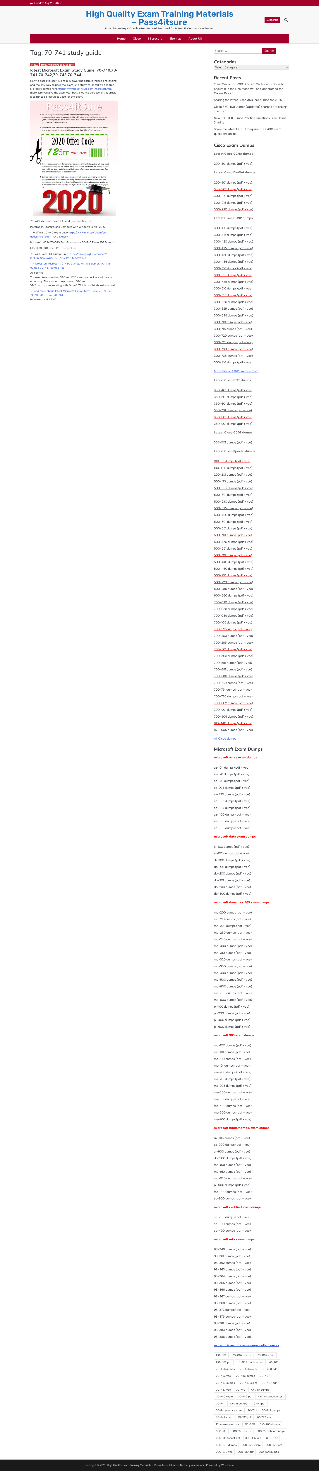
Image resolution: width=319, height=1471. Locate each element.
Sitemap (175, 38)
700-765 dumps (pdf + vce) (233, 696)
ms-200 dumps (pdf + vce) (232, 1072)
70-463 (273, 1362)
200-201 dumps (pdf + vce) (233, 475)
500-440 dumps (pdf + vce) (233, 562)
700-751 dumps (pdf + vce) (233, 690)
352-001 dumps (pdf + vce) (233, 442)
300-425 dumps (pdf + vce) (233, 248)
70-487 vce (223, 1389)
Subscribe (272, 19)
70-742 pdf (245, 1417)
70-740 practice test (271, 1396)
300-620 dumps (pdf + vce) (233, 302)
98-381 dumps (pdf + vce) (232, 1323)
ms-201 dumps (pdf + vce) (232, 1079)
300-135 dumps (241, 1431)
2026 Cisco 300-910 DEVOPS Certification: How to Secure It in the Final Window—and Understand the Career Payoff (249, 88)
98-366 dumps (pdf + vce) (232, 1290)
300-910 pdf (246, 1451)
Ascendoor (197, 1465)
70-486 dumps (245, 1375)
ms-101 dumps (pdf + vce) (232, 1065)
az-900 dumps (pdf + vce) (232, 1145)
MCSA (34, 65)
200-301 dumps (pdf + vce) (233, 164)
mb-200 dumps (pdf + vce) (233, 912)
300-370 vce (224, 1451)
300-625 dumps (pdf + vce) (233, 309)
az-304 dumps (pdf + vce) (232, 808)
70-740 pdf (245, 1396)
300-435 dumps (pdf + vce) (233, 262)
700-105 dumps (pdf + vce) (233, 622)
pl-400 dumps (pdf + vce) (232, 1020)
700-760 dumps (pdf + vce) (233, 683)
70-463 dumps (225, 1369)
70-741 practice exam (229, 1410)
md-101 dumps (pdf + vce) (232, 1052)
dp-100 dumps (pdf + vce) (232, 867)
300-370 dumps (226, 1445)
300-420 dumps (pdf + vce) (233, 241)
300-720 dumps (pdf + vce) (233, 336)
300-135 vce (253, 1438)
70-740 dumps (260, 1389)
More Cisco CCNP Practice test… (236, 371)
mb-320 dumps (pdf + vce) (233, 959)
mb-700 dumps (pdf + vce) (233, 993)
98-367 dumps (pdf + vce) (232, 1296)
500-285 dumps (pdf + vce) (233, 589)
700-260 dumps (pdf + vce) (233, 636)
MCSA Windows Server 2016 (57, 65)
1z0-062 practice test (250, 1362)
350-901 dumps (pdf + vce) (233, 189)
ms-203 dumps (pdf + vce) (232, 1086)
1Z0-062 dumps (241, 1355)
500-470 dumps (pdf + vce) (233, 542)
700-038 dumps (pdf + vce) (233, 609)
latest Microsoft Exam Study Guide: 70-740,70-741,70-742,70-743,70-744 (74, 72)
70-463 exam (248, 1369)
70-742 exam (224, 1417)
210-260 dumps (270, 1424)
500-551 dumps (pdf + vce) (233, 548)
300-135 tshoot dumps (271, 1431)
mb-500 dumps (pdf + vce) (233, 980)
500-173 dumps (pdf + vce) (233, 481)
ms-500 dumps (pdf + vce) (233, 1106)
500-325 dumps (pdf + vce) (233, 508)
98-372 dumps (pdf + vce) (232, 1310)
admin (37, 299)
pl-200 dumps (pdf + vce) (232, 1013)
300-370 (272, 1438)
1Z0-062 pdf (223, 1362)
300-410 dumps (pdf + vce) (233, 228)
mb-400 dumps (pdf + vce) (233, 973)
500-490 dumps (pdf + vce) (233, 515)
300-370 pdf (274, 1445)
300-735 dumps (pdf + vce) (233, 356)
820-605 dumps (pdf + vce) (233, 730)
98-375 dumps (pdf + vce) (232, 1317)
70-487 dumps (225, 1382)
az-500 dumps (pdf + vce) (232, 821)
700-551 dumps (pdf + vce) (233, 663)
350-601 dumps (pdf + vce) (233, 404)
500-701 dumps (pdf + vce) (233, 555)
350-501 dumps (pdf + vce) (233, 397)
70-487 (265, 1375)
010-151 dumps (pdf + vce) (232, 461)
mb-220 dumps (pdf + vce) (232, 926)
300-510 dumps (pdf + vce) (233, 268)
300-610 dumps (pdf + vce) (233, 288)
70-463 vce (223, 1375)
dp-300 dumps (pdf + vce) (232, 894)
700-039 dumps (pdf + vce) (233, 616)
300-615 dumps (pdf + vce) (233, 295)
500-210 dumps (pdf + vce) (233, 575)
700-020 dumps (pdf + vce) (233, 602)
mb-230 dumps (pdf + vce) (233, 933)
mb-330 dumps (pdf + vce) (233, 966)
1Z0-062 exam (266, 1355)
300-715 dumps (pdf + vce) (233, 329)
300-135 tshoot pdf (228, 1438)
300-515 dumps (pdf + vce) (233, 275)
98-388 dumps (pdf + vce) (232, 1337)
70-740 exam (224, 1396)
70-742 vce (264, 1417)
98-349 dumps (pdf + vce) (232, 1249)
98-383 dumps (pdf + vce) (232, 1330)
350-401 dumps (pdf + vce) (233, 390)
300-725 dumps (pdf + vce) (233, 342)
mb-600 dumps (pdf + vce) (233, 986)
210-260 (249, 1424)
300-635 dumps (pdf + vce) (233, 315)
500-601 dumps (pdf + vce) (233, 522)
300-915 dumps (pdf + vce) (233, 203)
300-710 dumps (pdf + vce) (233, 322)
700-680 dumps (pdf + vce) (233, 676)
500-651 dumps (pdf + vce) (233, 528)
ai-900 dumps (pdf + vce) (232, 1151)
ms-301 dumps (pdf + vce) (232, 1099)
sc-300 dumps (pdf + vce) (232, 1224)
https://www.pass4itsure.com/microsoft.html (85, 88)
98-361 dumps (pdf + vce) (232, 1256)
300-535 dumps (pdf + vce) (233, 282)
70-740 (240, 1389)
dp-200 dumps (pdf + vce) (232, 873)
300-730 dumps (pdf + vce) (233, 349)
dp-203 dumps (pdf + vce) (232, 887)
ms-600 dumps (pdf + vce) (233, 1112)
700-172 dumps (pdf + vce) (233, 629)
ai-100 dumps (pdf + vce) (231, 847)
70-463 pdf (269, 1369)
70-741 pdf (258, 1403)
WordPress (227, 1465)
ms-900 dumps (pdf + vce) (233, 1192)
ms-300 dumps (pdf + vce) (233, 1092)
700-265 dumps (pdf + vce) (233, 643)
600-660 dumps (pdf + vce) (233, 595)
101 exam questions (227, 1424)
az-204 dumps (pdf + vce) (232, 788)
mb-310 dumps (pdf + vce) (232, 953)
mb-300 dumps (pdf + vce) (233, 946)
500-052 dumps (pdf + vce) (233, 488)
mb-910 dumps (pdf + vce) (232, 1172)
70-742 (252, 1410)
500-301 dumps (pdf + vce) (233, 495)
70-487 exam (248, 1382)
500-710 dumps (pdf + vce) (233, 535)
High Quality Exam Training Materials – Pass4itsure (159, 18)
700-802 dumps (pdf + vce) (233, 703)
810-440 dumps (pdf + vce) (233, 723)
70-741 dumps (238, 1403)
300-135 (221, 1431)
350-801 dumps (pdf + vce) (233, 417)
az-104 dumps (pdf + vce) (231, 768)
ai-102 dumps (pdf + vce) (231, 853)
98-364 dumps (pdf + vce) (232, 1276)
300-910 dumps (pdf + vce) (233, 196)
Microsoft (155, 38)
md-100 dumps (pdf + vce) (232, 1045)
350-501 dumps (269, 1451)
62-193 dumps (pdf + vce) (232, 1138)
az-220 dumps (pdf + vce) (232, 794)
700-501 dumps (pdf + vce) (233, 649)
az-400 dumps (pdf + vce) (232, 814)
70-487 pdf (269, 1382)
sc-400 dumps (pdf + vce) (232, 1231)
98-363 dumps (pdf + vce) (232, 1269)
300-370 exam (251, 1445)
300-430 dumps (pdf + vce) (233, 255)
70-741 (220, 1403)
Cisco (137, 38)
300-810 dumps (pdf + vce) (233, 362)
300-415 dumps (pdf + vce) (233, 235)
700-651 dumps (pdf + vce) (233, 669)
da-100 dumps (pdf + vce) (232, 860)
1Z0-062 (221, 1355)
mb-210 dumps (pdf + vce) (232, 919)
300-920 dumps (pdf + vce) (233, 209)
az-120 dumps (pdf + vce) (231, 774)
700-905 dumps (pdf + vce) (233, 716)
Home (121, 38)
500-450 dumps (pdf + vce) (233, 569)
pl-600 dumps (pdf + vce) (232, 1027)
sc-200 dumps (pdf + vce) (232, 1217)
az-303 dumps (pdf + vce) (232, 801)
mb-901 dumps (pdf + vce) (232, 1165)
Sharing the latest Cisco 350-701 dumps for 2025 (248, 100)
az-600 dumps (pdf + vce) (232, 828)
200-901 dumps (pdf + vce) (233, 182)
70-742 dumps (271, 1410)
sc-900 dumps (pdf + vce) (232, 1198)
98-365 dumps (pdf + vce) (232, 1283)
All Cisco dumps (225, 738)
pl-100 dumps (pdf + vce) (231, 1007)
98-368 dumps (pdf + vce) (232, 1303)
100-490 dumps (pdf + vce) (233, 468)
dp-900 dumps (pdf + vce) (232, 1158)
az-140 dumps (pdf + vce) (231, 781)
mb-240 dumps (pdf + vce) (233, 939)
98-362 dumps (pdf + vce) (232, 1263)
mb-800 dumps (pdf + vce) (233, 1000)
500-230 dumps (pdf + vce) (233, 502)
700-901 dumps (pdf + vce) (233, 710)
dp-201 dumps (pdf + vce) (232, 880)
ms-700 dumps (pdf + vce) (232, 1119)
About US (195, 38)
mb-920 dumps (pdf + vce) (233, 1178)
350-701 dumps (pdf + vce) (233, 410)
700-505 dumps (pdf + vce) (233, 656)
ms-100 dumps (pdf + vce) (232, 1059)
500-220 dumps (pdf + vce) (233, 582)
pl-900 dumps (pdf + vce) (232, 1185)
